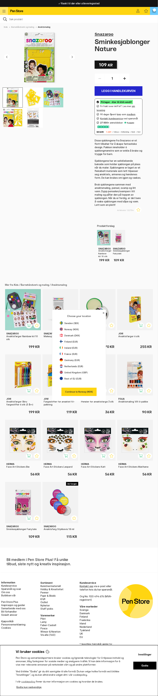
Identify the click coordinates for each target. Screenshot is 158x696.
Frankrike (85, 620)
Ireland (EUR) (71, 348)
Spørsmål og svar (11, 588)
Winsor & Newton (50, 631)
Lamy (43, 621)
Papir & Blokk (48, 595)
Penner (44, 592)
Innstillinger (145, 654)
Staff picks (46, 608)
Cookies (6, 627)
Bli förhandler (9, 611)
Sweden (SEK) (71, 323)
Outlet (44, 602)
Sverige (84, 609)
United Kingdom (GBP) (75, 372)
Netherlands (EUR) (73, 366)
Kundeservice (9, 585)
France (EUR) (70, 354)
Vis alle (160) (47, 634)
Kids (6, 27)
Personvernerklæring (13, 624)
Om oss (5, 592)
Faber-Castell (48, 625)
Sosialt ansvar (9, 614)
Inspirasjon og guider (13, 605)
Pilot (43, 618)
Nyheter (45, 605)
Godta (144, 665)
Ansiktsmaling (44, 27)
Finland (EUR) (71, 341)
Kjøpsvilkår (7, 621)
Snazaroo (104, 34)
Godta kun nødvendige (29, 687)
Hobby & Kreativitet (51, 589)
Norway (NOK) (71, 329)
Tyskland (85, 630)
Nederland (85, 626)
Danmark (85, 613)
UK (81, 633)
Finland (84, 616)
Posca (43, 628)
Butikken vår (8, 595)
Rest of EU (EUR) (72, 378)
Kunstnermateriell (50, 586)
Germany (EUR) (72, 360)
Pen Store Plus (9, 601)
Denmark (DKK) (72, 335)
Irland (83, 623)
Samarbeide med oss (13, 608)
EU (81, 637)
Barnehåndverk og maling (22, 27)
